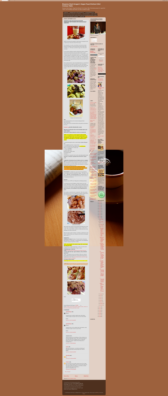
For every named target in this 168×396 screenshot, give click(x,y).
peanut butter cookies (75, 307)
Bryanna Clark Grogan (101, 88)
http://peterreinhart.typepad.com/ (93, 196)
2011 (100, 308)
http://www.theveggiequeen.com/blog (93, 154)
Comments (93, 40)
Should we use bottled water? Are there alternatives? (93, 108)
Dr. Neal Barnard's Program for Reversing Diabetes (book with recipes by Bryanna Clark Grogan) (93, 114)
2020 (100, 206)
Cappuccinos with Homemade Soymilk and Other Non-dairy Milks (93, 141)
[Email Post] (80, 305)
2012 (100, 307)
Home (76, 376)
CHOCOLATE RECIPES (86, 13)
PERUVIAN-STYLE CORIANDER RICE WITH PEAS (102, 240)
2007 (100, 314)
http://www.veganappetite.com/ (93, 178)
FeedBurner (101, 61)
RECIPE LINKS (82, 16)
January (101, 305)
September (101, 225)
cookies (85, 306)
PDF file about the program (93, 118)
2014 (100, 216)
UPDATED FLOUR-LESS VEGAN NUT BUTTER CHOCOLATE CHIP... (102, 232)
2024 (100, 202)
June (101, 297)
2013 (100, 217)
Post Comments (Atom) (72, 378)
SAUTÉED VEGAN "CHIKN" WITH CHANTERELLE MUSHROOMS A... (102, 264)
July (101, 295)
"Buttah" (95, 68)
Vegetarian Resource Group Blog (93, 163)
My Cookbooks (92, 137)
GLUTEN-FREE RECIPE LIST (89, 12)
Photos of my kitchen (92, 121)
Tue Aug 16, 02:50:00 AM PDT (71, 358)
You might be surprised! (92, 127)
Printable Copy (66, 127)
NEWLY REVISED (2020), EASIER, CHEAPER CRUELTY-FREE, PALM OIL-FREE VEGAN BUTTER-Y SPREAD (80, 15)
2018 (100, 209)
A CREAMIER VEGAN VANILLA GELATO (102, 280)
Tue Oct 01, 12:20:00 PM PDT (71, 343)
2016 (100, 213)
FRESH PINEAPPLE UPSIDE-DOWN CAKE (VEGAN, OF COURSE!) (102, 287)
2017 (100, 211)
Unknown (67, 361)
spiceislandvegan (68, 311)
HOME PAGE (66, 12)
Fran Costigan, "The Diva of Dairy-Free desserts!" (92, 149)
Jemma (67, 346)
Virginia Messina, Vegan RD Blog (93, 167)
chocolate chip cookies (73, 306)
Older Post (86, 376)
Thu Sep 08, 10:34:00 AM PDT (71, 369)
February (101, 303)
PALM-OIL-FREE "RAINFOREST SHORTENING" (71, 16)
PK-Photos (97, 392)
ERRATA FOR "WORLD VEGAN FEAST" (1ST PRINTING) (72, 13)
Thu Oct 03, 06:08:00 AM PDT (71, 351)
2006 (100, 316)
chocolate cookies (80, 306)
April (101, 300)
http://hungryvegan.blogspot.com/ (93, 190)
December (101, 219)
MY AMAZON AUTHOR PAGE (100, 79)
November (101, 221)
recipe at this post (67, 169)
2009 (100, 311)
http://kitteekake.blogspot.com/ (93, 172)
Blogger (84, 393)
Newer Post (66, 376)
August (101, 293)
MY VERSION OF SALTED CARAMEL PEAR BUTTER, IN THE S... (102, 255)
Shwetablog (68, 355)
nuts (66, 307)
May (101, 298)
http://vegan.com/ (93, 169)
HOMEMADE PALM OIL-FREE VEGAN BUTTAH (77, 12)
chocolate (67, 306)
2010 (100, 310)
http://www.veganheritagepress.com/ (93, 184)
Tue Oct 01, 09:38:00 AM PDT (71, 332)
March (101, 301)
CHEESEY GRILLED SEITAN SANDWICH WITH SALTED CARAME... (102, 247)
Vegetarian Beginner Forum (93, 135)
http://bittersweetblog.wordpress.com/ (93, 175)
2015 (100, 214)
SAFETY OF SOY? (94, 13)
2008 (100, 313)
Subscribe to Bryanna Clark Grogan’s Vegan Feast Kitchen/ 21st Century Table (101, 69)
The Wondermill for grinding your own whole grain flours (93, 131)
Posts (92, 39)
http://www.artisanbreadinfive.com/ (93, 199)
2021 (100, 205)
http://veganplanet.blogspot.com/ (93, 187)
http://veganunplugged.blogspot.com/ (93, 181)
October (101, 224)
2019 (100, 208)
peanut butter (70, 307)
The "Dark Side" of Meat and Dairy (93, 145)
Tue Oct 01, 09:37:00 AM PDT (71, 320)
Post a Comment (67, 371)
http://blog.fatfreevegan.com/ (93, 160)
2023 (100, 203)
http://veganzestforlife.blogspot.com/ (93, 157)
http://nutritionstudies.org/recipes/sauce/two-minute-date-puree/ (76, 250)
